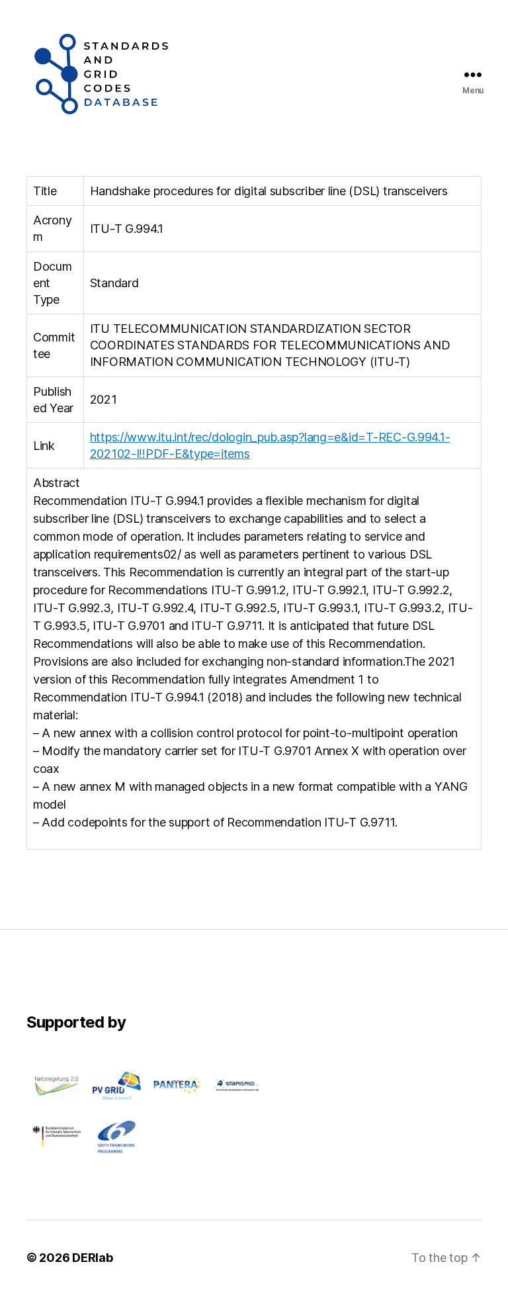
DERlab (92, 1258)
